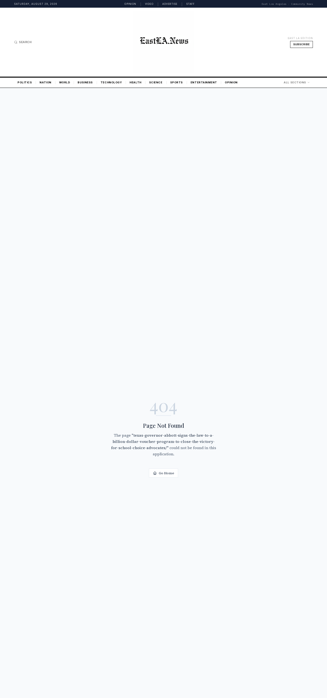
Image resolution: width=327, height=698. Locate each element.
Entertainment (204, 82)
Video (149, 3)
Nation (45, 82)
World (64, 82)
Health (135, 82)
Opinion (130, 3)
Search (25, 42)
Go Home (166, 473)
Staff (190, 3)
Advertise (169, 3)
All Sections (295, 82)
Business (85, 82)
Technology (111, 82)
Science (156, 82)
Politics (24, 82)
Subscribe (301, 44)
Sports (176, 82)
